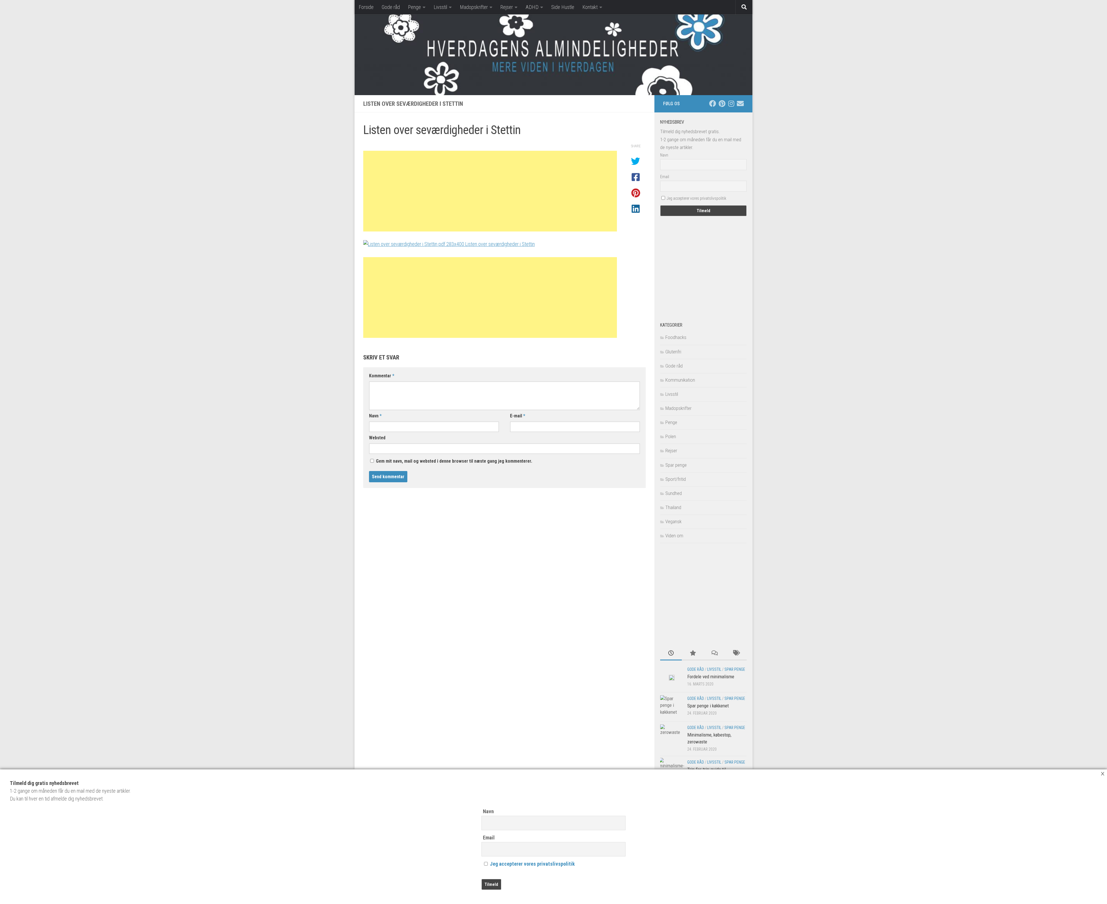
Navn (488, 811)
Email (489, 838)
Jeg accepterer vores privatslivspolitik (532, 864)
